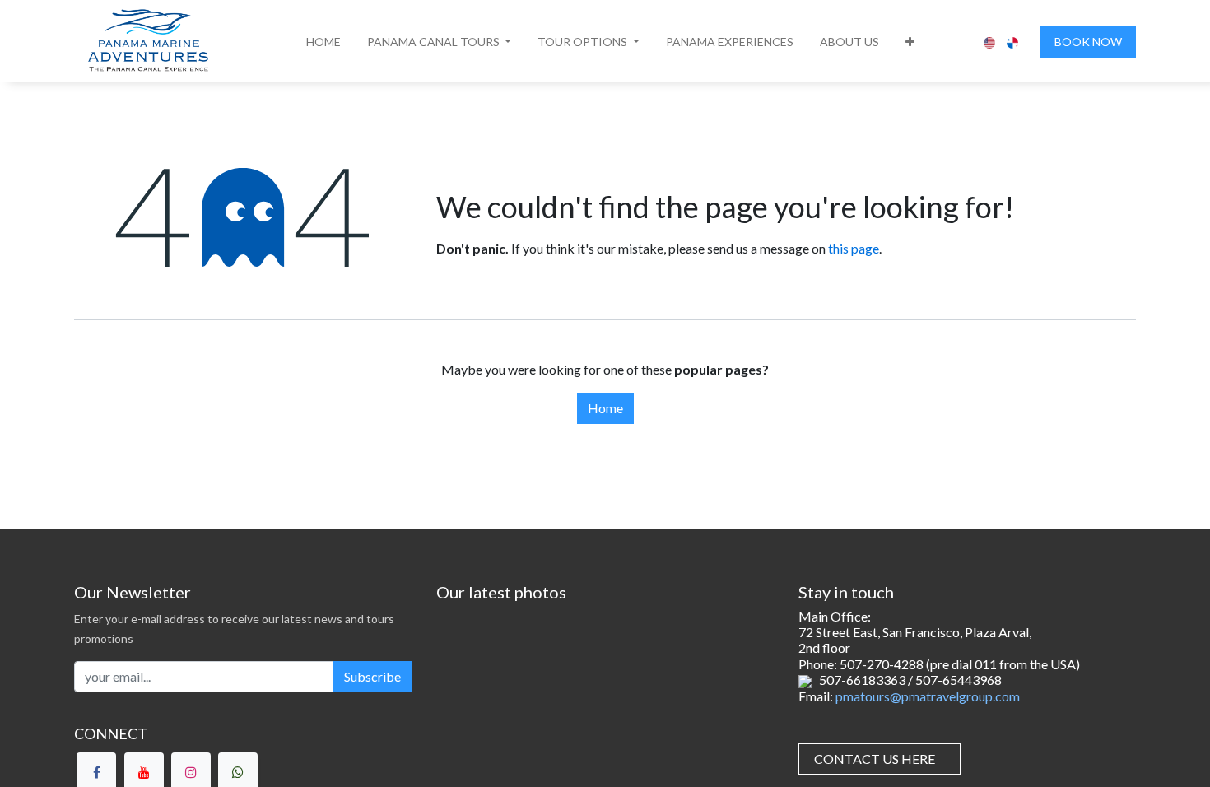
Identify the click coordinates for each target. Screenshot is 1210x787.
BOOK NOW (1088, 42)
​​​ (874, 758)
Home (605, 408)
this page (853, 248)
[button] (439, 41)
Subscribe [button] (372, 676)
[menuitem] (323, 41)
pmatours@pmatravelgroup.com (927, 696)
